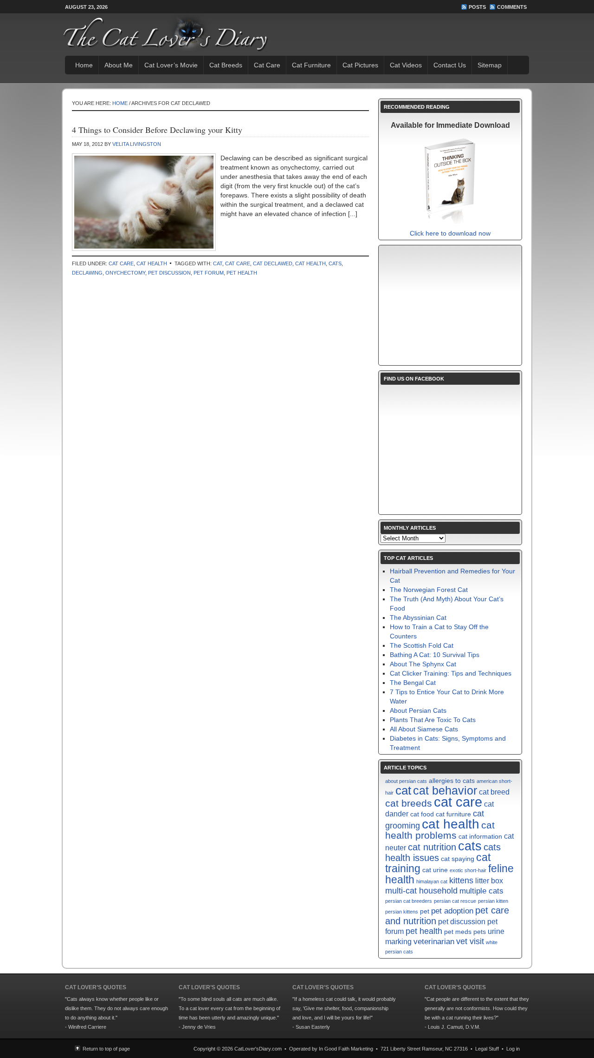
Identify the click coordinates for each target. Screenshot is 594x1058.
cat (217, 263)
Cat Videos (406, 65)
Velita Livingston (136, 144)
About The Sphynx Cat (423, 664)
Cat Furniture (311, 65)
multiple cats (481, 890)
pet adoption (452, 910)
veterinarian (433, 941)
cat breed (494, 792)
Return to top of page (106, 1048)
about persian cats (406, 781)
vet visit (470, 941)
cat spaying (457, 858)
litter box (489, 881)
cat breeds (408, 803)
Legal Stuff (487, 1048)
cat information (480, 836)
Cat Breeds (225, 65)
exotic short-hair (468, 870)
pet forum (209, 273)
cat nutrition (432, 847)
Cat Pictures (360, 65)
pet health (241, 273)
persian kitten (493, 901)
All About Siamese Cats (424, 729)
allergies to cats (452, 780)
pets (479, 931)
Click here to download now (450, 233)
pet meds (457, 931)
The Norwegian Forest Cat (429, 589)
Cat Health (151, 263)
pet (424, 911)
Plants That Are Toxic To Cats (433, 719)
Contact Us (449, 65)
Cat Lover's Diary (151, 32)
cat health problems (440, 830)
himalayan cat (431, 881)
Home (84, 65)
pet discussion (169, 273)
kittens (461, 880)
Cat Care (267, 65)
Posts (477, 7)
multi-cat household (421, 890)
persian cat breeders (408, 901)
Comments (512, 7)
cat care (237, 263)
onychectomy (125, 273)
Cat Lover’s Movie (171, 65)
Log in (513, 1048)
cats (335, 263)
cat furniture (453, 814)
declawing (87, 273)
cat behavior (445, 790)
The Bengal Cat (413, 682)
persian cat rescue (455, 901)
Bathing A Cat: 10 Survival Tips (434, 654)
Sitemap (490, 65)
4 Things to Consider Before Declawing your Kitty (157, 129)
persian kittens (401, 911)
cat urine (435, 870)
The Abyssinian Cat (418, 617)
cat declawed (272, 263)
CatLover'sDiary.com (258, 1048)
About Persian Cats (418, 710)
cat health (310, 263)
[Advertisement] (450, 305)
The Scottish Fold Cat (421, 645)
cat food (422, 814)
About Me (118, 65)
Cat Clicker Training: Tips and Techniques (450, 673)
